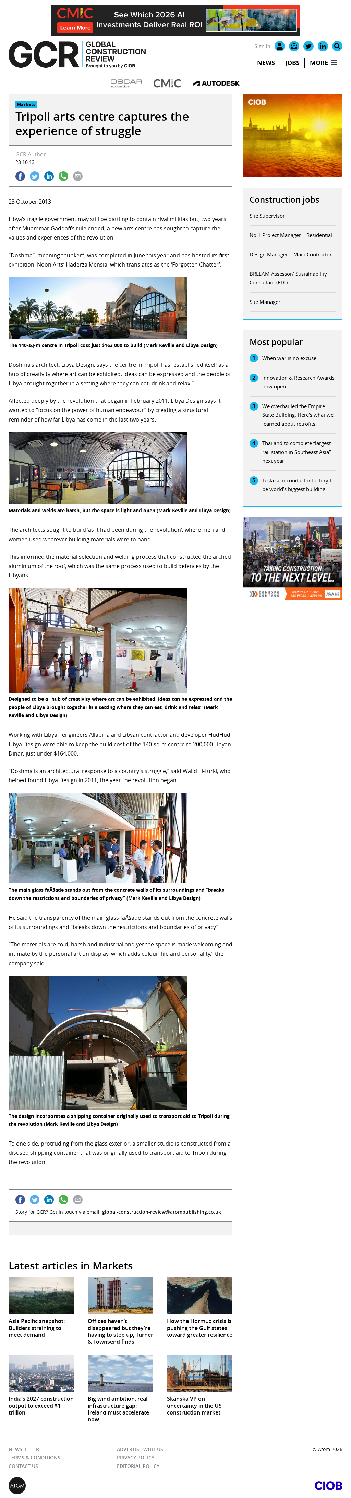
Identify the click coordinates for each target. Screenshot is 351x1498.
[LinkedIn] (323, 46)
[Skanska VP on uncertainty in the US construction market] (199, 1373)
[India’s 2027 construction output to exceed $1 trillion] (41, 1373)
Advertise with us (140, 1449)
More (319, 63)
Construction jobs (284, 199)
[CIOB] (259, 1486)
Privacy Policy (135, 1458)
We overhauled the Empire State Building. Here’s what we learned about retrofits (298, 415)
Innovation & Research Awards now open (298, 382)
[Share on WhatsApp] (63, 176)
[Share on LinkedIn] (49, 176)
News (266, 63)
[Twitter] (308, 46)
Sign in (262, 46)
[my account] (280, 46)
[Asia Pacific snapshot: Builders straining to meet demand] (41, 1295)
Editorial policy (138, 1466)
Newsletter (24, 1449)
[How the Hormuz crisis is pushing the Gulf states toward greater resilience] (199, 1295)
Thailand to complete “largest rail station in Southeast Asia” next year (296, 452)
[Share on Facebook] (20, 176)
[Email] (294, 46)
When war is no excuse (289, 357)
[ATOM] (92, 1486)
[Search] (337, 46)
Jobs (292, 63)
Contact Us (23, 1466)
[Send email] (78, 176)
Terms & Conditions (34, 1458)
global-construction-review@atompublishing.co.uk (161, 1212)
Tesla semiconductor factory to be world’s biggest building (298, 485)
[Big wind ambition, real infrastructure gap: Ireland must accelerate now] (120, 1373)
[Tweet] (34, 176)
